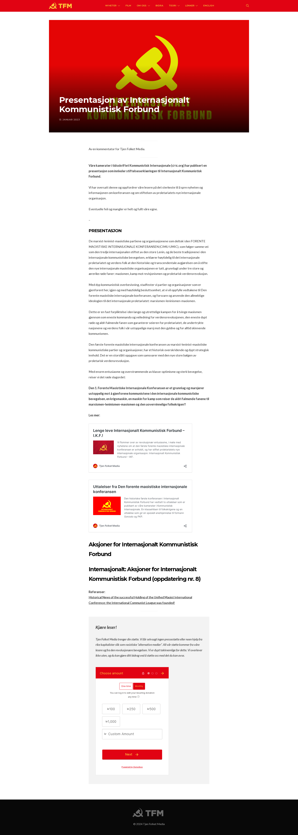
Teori (172, 5)
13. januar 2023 (69, 119)
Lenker (189, 5)
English (208, 5)
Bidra (159, 5)
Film (128, 5)
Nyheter (110, 5)
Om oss (142, 5)
